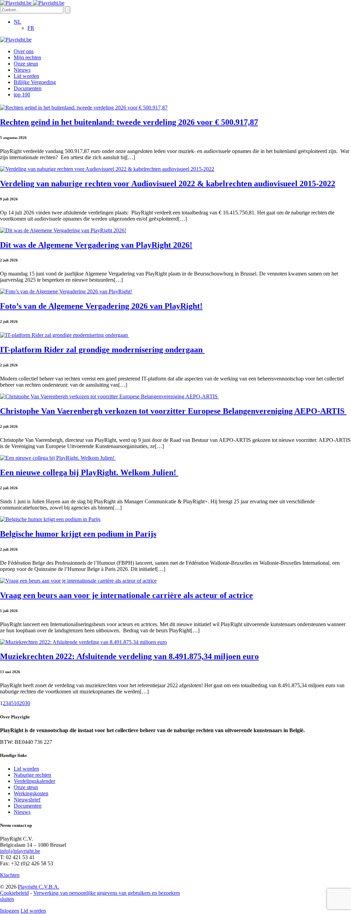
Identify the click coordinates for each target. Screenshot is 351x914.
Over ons (24, 51)
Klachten (10, 875)
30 (27, 703)
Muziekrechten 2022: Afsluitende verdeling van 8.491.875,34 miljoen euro (129, 656)
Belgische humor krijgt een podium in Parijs (78, 533)
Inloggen (9, 911)
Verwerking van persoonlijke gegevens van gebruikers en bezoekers (106, 893)
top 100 (22, 94)
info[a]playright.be (20, 851)
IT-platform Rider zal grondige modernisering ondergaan (102, 349)
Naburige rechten (32, 775)
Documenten (27, 88)
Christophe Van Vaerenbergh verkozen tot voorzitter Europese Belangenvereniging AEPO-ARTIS (173, 411)
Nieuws (22, 70)
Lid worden (26, 76)
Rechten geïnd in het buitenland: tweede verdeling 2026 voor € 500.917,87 (129, 122)
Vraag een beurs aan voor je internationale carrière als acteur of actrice (126, 595)
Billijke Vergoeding (35, 82)
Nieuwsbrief (27, 799)
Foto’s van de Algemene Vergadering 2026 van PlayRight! (101, 306)
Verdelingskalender (34, 781)
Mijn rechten (27, 57)
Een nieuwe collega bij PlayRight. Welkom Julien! (89, 472)
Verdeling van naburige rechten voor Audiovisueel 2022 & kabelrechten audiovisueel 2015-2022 (167, 183)
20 (22, 703)
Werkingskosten (31, 793)
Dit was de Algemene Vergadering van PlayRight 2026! (96, 245)
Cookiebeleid (14, 893)
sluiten (7, 899)
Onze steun (26, 64)
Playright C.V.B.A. (38, 887)
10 (16, 703)
